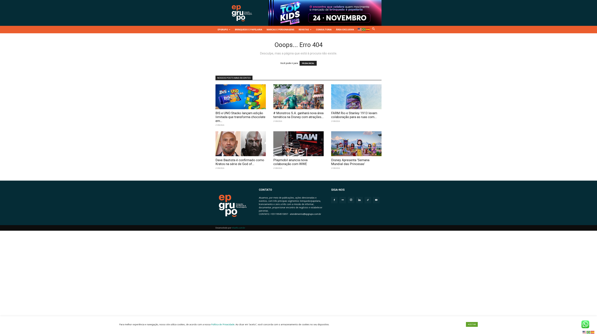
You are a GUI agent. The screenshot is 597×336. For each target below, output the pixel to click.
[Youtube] (376, 200)
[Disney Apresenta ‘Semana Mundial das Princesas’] (356, 143)
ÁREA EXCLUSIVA (345, 29)
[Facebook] (334, 200)
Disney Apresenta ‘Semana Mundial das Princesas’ (350, 162)
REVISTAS (304, 29)
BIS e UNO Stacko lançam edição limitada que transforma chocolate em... (240, 117)
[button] (373, 29)
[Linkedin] (359, 200)
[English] (360, 29)
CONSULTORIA (324, 29)
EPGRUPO (223, 29)
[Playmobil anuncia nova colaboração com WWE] (298, 143)
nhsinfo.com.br (238, 227)
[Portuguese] (364, 29)
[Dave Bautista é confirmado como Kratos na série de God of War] (240, 143)
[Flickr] (343, 200)
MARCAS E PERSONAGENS (280, 29)
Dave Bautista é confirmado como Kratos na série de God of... (239, 162)
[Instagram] (351, 200)
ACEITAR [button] (472, 324)
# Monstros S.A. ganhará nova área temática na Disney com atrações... (298, 115)
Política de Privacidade (222, 324)
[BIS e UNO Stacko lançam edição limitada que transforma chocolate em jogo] (240, 96)
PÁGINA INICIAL (308, 63)
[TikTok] (368, 200)
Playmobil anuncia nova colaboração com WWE (290, 162)
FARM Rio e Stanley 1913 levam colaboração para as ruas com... (354, 115)
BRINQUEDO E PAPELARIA (248, 29)
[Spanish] (368, 29)
